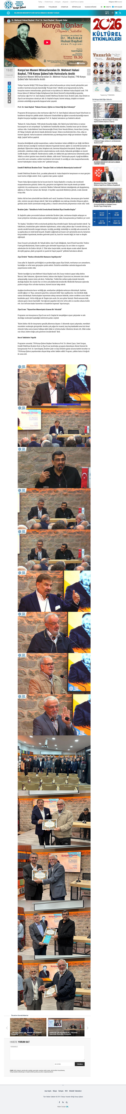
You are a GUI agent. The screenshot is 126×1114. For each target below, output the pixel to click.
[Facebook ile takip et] (59, 1102)
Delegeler (58, 2)
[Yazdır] (9, 98)
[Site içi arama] (120, 13)
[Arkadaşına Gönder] (9, 94)
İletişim (60, 1091)
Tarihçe (40, 2)
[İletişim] (116, 13)
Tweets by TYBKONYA (107, 95)
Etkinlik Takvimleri (75, 1091)
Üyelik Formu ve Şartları (77, 2)
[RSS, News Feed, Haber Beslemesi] (63, 1102)
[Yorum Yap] (9, 101)
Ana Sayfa (48, 1091)
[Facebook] (9, 83)
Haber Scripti (61, 1107)
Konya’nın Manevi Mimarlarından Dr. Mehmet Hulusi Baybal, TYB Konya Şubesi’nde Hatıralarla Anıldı (52, 78)
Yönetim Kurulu (49, 2)
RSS (66, 1091)
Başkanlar (65, 2)
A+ (89, 70)
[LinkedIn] (9, 90)
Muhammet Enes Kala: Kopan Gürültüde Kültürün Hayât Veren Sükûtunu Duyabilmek (43, 13)
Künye (55, 1091)
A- (89, 74)
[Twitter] (9, 87)
